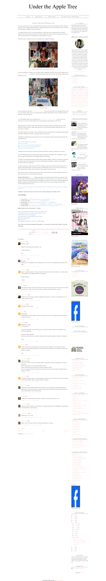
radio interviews (75, 104)
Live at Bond (75, 470)
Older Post (66, 430)
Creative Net (74, 276)
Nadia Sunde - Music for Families (78, 380)
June (75, 533)
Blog (28, 16)
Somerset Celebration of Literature (79, 446)
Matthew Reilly (62, 205)
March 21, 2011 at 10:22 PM (30, 300)
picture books (78, 98)
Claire (22, 285)
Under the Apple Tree (53, 6)
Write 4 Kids (74, 370)
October (75, 526)
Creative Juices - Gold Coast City (78, 459)
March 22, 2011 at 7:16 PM (30, 319)
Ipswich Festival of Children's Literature (48, 119)
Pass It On (74, 410)
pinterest (52, 230)
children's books (74, 99)
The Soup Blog (75, 385)
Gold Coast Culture (75, 102)
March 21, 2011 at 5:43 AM (30, 255)
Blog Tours (81, 95)
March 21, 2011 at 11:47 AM (30, 291)
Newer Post (20, 430)
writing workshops (78, 97)
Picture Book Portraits (82, 106)
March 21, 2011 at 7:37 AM (30, 282)
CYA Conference (75, 398)
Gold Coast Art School (76, 460)
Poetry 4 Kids (75, 382)
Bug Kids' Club (75, 378)
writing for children (77, 89)
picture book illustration (81, 92)
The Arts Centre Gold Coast (77, 478)
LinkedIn (74, 80)
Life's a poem (24, 269)
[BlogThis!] (53, 232)
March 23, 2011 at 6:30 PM (30, 372)
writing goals (76, 106)
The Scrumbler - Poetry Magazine (79, 383)
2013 (74, 518)
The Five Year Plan (81, 162)
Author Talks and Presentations (80, 540)
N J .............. (24, 259)
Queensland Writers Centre (77, 411)
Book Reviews (85, 101)
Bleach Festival (75, 454)
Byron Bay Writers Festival (77, 442)
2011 (74, 522)
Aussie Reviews (75, 421)
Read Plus (74, 432)
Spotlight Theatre (75, 474)
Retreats (73, 94)
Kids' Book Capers (76, 426)
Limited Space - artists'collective (78, 469)
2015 (74, 515)
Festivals (45, 234)
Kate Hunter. (53, 199)
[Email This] (52, 232)
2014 (74, 516)
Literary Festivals (84, 98)
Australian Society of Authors (78, 395)
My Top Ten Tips (75, 360)
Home (43, 430)
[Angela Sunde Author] (75, 320)
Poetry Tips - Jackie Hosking (78, 364)
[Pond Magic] (75, 507)
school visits (76, 105)
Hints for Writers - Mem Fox (77, 362)
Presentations (53, 234)
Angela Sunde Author (75, 300)
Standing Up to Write (81, 121)
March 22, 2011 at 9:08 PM (30, 341)
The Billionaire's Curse (35, 200)
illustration (86, 99)
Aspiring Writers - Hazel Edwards (78, 365)
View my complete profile (79, 71)
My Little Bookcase (76, 429)
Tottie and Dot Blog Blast (82, 152)
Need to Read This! (76, 431)
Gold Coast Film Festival (77, 462)
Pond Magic (52, 16)
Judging (72, 105)
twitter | (46, 230)
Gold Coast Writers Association (78, 467)
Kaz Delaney (23, 376)
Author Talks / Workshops (70, 16)
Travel (81, 101)
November (76, 524)
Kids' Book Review (76, 427)
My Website (74, 77)
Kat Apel (23, 396)
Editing (80, 105)
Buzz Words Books (76, 424)
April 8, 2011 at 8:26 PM (29, 409)
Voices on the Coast (76, 447)
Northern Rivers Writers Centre (78, 408)
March (75, 537)
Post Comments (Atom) (28, 433)
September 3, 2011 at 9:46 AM (31, 417)
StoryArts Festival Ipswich (77, 441)
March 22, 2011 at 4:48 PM (30, 308)
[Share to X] (55, 232)
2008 (74, 551)
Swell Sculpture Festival (77, 477)
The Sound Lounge (76, 480)
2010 (74, 547)
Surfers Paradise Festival (77, 475)
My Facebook (75, 79)
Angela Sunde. (40, 232)
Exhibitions (84, 105)
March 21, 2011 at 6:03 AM (30, 266)
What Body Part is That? (34, 204)
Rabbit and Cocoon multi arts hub (79, 472)
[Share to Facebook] (56, 232)
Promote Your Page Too (75, 321)
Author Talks (37, 234)
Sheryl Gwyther (24, 294)
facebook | (39, 230)
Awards (86, 89)
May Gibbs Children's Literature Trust (79, 405)
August (75, 529)
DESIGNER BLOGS (59, 580)
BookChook (23, 304)
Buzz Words (74, 397)
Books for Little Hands (76, 423)
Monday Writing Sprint (77, 406)
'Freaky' (47, 202)
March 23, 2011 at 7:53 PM (30, 382)
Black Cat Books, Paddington (24, 74)
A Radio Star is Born (78, 538)
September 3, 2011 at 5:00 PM (31, 425)
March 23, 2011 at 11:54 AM (30, 355)
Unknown (23, 322)
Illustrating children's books (78, 91)
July (75, 531)
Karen (22, 311)
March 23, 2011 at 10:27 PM (30, 392)
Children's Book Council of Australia (79, 400)
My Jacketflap (75, 82)
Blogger (82, 572)
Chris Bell (23, 344)
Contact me (74, 274)
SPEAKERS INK (75, 273)
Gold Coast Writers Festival (77, 444)
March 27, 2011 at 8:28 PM (30, 400)
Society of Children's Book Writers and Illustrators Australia (80, 414)
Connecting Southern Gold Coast (78, 457)
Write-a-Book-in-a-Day (76, 387)
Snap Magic (39, 16)
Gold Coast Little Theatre (77, 465)
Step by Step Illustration (82, 131)
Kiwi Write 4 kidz (75, 403)
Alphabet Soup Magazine (77, 377)
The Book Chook (75, 434)
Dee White (23, 241)
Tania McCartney (24, 413)
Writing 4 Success (75, 368)
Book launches (80, 94)
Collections (76, 544)
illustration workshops (83, 102)
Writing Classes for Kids (77, 367)
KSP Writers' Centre (76, 401)
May (75, 535)
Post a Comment (21, 428)
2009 (74, 549)
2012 (74, 520)
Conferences (82, 103)
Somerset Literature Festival (38, 111)
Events (78, 101)
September (76, 527)
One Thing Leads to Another (79, 542)
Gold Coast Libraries (76, 464)
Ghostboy (32, 177)
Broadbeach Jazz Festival (77, 456)
